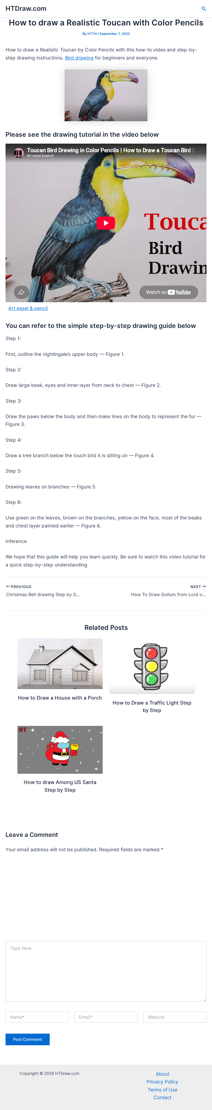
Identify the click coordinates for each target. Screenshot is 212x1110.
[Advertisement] (106, 899)
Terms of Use (162, 1090)
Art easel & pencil (28, 308)
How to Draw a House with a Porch (60, 698)
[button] (204, 8)
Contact (162, 1097)
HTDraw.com (26, 8)
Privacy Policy (162, 1082)
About (162, 1074)
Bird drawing (79, 58)
